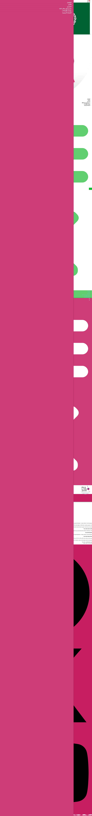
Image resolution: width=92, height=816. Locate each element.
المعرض (88, 101)
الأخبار (89, 100)
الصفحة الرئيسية (87, 105)
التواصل (88, 99)
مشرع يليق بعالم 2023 (86, 102)
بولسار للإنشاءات (87, 104)
